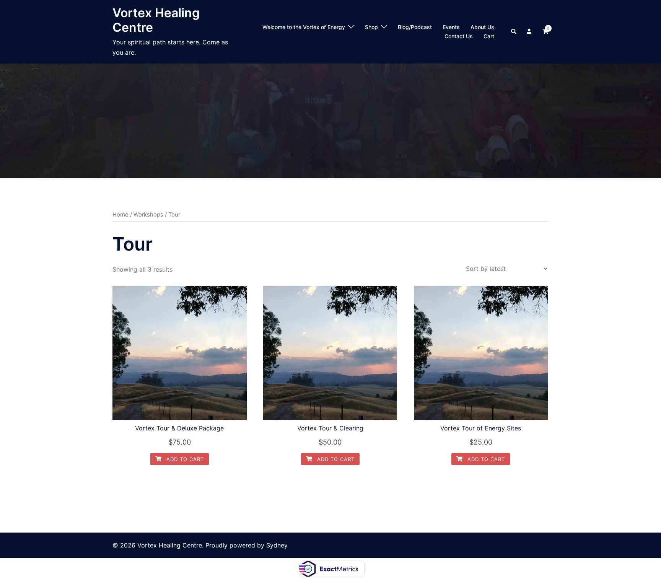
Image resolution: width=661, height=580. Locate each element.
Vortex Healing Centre (156, 20)
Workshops (148, 214)
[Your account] (530, 32)
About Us (482, 27)
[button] (514, 32)
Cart (489, 36)
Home (120, 214)
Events (451, 27)
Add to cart (184, 459)
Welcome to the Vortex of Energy (303, 27)
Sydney (277, 545)
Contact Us (458, 36)
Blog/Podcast (415, 27)
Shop (371, 27)
